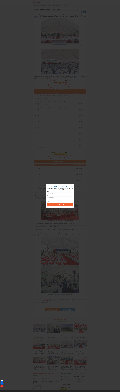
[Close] (73, 185)
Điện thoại (49, 195)
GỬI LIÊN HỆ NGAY (60, 204)
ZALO (1, 383)
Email (48, 199)
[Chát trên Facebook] (2, 381)
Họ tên (48, 191)
